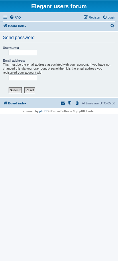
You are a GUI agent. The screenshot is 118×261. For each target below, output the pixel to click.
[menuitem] (15, 17)
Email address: (14, 60)
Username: (11, 47)
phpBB (43, 111)
